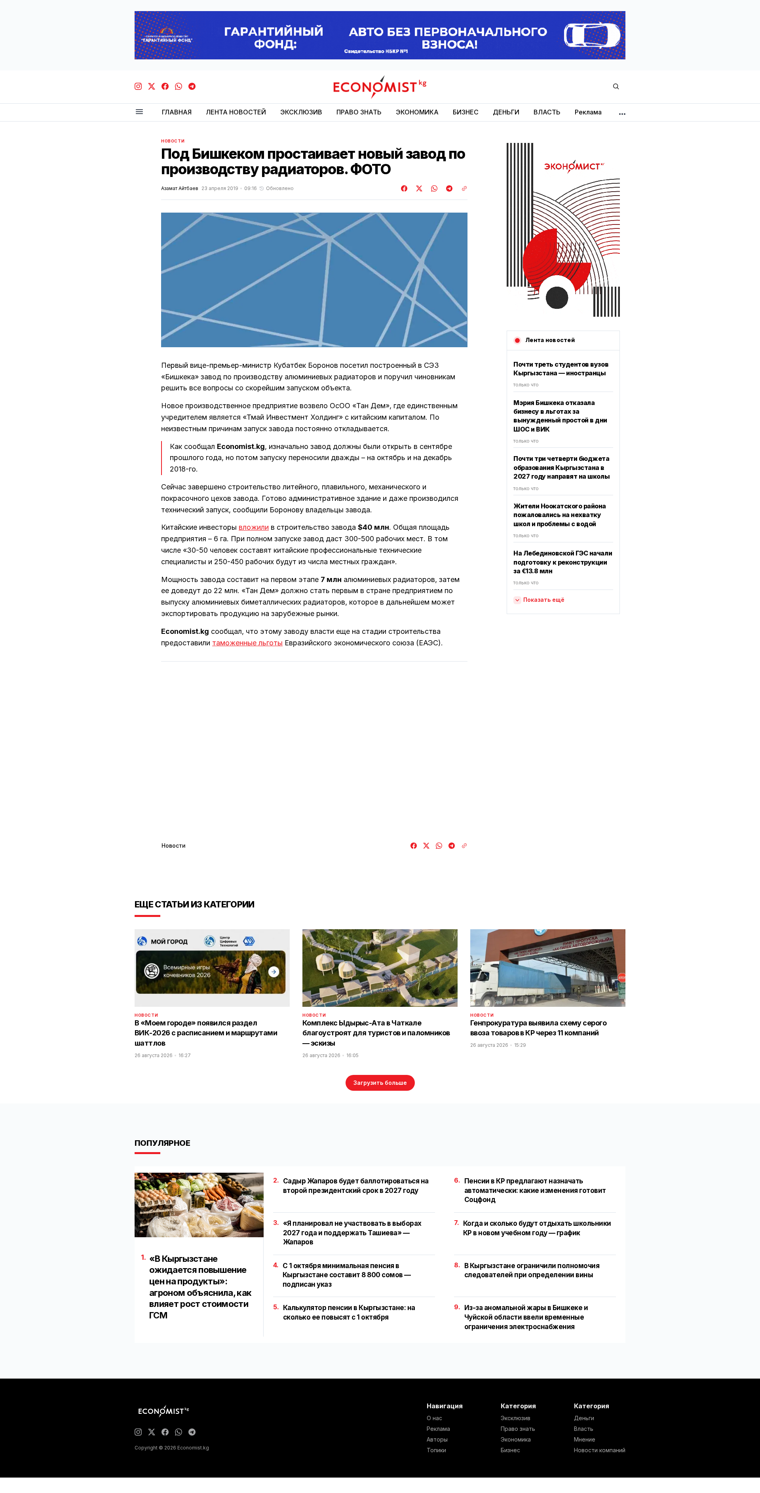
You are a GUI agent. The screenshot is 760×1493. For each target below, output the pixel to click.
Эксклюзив (515, 1418)
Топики (436, 1450)
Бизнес (510, 1450)
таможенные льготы (247, 643)
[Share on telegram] (448, 188)
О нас (434, 1418)
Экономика (516, 1439)
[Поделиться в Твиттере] (418, 188)
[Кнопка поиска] (615, 87)
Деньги (584, 1418)
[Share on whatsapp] (433, 188)
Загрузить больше (380, 1082)
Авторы (437, 1439)
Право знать (518, 1429)
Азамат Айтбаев (179, 188)
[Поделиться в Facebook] (404, 188)
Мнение (584, 1439)
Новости (172, 141)
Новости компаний (599, 1450)
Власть (583, 1429)
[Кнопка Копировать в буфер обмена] (461, 188)
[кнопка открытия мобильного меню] (139, 112)
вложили (254, 527)
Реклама (438, 1429)
